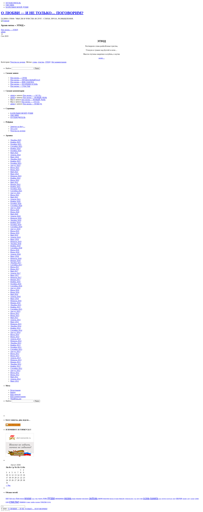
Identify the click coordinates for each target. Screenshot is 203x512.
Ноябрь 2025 (15, 142)
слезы (192, 498)
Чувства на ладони (17, 62)
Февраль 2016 (15, 301)
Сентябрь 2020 (16, 206)
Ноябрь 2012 (15, 366)
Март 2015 (14, 322)
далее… (101, 58)
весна (22, 498)
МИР (7, 498)
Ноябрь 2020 (15, 201)
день (36, 498)
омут (138, 498)
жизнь (68, 498)
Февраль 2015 (15, 324)
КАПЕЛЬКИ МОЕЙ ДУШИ (17, 7)
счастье (14, 501)
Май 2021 (14, 197)
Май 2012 (14, 377)
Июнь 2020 (14, 212)
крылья (79, 498)
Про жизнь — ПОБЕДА (32, 104)
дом (45, 498)
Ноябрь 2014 (15, 328)
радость (169, 498)
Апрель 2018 (15, 254)
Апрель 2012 (15, 379)
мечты (111, 498)
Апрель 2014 (15, 339)
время (27, 498)
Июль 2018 (14, 250)
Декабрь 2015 (15, 305)
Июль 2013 (14, 354)
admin (3, 32)
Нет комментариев (58, 62)
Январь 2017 (15, 280)
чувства (41, 62)
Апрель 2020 (15, 216)
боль (18, 498)
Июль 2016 (14, 290)
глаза (33, 498)
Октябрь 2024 (15, 151)
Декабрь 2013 (15, 343)
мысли (121, 498)
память (154, 498)
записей (15, 394)
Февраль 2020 (15, 218)
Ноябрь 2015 (15, 307)
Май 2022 (14, 182)
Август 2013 (15, 351)
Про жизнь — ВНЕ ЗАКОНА (22, 82)
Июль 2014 (14, 335)
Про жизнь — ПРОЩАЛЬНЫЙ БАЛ (25, 80)
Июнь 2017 (14, 269)
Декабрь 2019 (15, 220)
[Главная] (5, 21)
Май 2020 (14, 214)
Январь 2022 (15, 184)
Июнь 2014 (14, 337)
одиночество (129, 498)
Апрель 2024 (15, 155)
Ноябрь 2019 (15, 223)
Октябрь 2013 (15, 347)
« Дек (8, 485)
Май (10, 498)
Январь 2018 (15, 261)
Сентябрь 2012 (16, 368)
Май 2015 (14, 318)
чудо (49, 502)
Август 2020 (15, 208)
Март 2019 (14, 239)
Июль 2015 (14, 313)
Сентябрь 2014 (16, 330)
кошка (74, 498)
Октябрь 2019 (15, 225)
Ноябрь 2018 (15, 246)
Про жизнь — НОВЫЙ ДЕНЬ (35, 98)
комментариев (18, 397)
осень (146, 498)
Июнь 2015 (14, 316)
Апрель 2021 (15, 199)
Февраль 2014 (15, 341)
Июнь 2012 (14, 375)
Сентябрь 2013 (16, 349)
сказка (185, 498)
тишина (22, 502)
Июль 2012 (14, 373)
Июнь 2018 (14, 252)
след (188, 498)
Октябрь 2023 (15, 163)
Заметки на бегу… (17, 127)
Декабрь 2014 (15, 326)
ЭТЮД (48, 62)
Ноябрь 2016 (15, 282)
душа (51, 498)
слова (34, 62)
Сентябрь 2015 (16, 309)
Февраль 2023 (15, 176)
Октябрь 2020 (15, 203)
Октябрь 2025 (15, 144)
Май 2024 (14, 153)
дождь (40, 498)
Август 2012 (15, 371)
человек (37, 502)
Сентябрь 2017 (16, 265)
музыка (116, 498)
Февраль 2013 (15, 360)
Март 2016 (14, 299)
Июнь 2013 (14, 356)
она (141, 498)
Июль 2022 (14, 180)
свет (174, 498)
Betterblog (7, 510)
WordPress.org (15, 399)
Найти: (8, 68)
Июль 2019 (14, 231)
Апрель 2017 (15, 273)
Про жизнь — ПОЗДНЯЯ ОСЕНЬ (24, 84)
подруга (164, 498)
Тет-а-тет (14, 129)
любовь (93, 498)
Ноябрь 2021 (15, 187)
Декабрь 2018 (15, 244)
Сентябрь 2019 (16, 227)
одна (135, 498)
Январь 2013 (15, 362)
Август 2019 (15, 229)
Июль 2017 (14, 267)
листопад (85, 498)
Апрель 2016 (15, 297)
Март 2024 (14, 157)
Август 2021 (15, 193)
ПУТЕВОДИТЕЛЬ (13, 3)
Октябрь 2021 (15, 189)
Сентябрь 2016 (16, 286)
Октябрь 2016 (15, 284)
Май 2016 (14, 294)
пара (160, 498)
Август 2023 (15, 165)
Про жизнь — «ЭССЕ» (32, 95)
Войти (13, 392)
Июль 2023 (14, 168)
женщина (59, 498)
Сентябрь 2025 (16, 146)
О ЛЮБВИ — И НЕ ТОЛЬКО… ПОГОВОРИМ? (42, 13)
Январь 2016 (15, 303)
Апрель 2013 (15, 358)
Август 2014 (15, 332)
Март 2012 (14, 381)
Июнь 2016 (14, 292)
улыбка (33, 502)
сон (7, 502)
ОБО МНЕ (10, 5)
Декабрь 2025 (15, 140)
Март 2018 (14, 256)
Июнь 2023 (14, 170)
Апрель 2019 (15, 237)
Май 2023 (14, 172)
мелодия (106, 498)
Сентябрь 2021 (16, 191)
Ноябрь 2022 (15, 178)
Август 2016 (15, 288)
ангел (14, 498)
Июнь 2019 (14, 233)
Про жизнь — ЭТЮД (9, 30)
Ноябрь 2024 (15, 149)
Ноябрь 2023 (15, 161)
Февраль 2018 (15, 258)
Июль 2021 (14, 195)
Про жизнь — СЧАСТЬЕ (20, 86)
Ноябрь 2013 (15, 345)
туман (28, 502)
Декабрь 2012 (15, 364)
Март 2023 (14, 174)
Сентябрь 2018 (16, 248)
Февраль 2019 (15, 242)
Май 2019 (14, 235)
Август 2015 (15, 311)
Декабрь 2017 (15, 263)
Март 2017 (14, 275)
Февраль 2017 (15, 277)
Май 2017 (14, 271)
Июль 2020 (14, 210)
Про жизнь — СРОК (18, 78)
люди (100, 498)
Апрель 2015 (15, 320)
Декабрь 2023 (15, 159)
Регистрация (15, 390)
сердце (179, 498)
